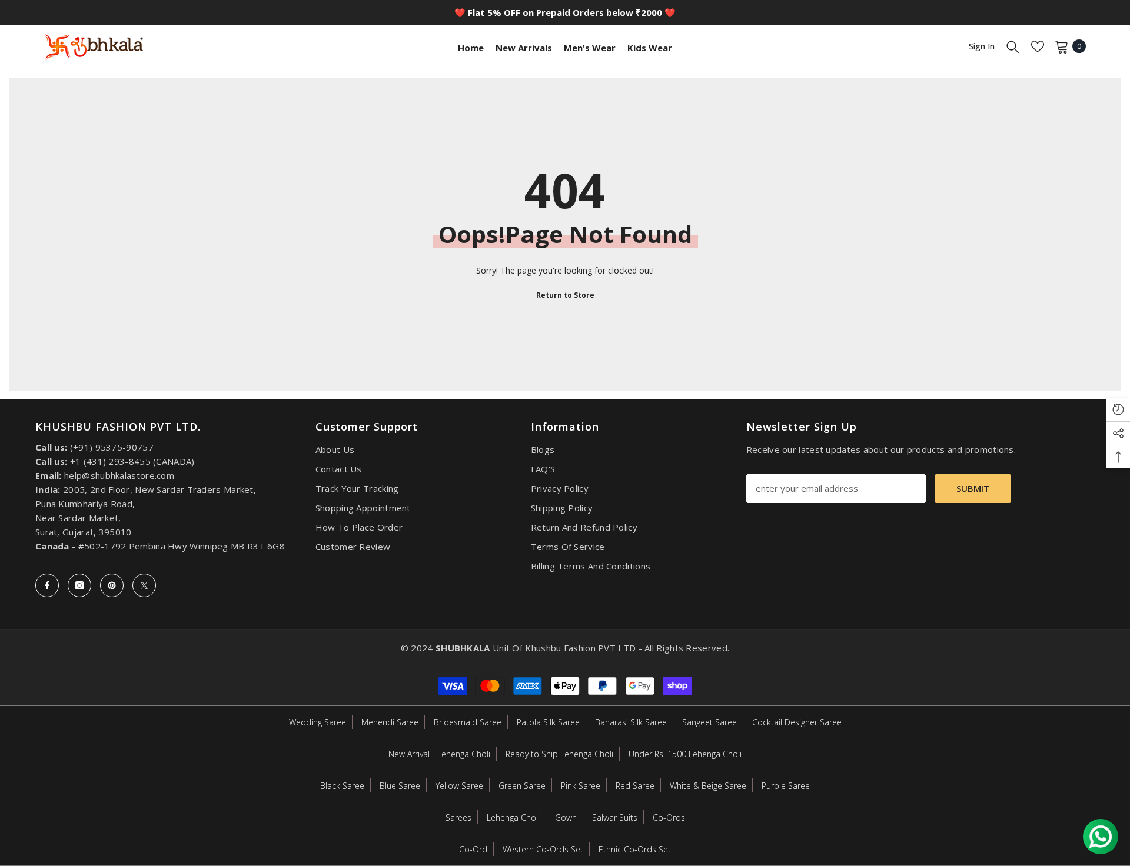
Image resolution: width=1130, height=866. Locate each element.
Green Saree (522, 785)
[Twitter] (144, 585)
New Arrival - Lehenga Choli (439, 754)
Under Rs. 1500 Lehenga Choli (685, 754)
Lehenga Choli (513, 817)
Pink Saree (580, 785)
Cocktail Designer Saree (797, 722)
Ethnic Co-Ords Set (635, 849)
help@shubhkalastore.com (119, 475)
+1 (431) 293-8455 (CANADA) (132, 461)
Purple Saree (786, 785)
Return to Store (565, 295)
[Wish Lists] (1037, 46)
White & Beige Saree (708, 785)
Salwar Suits (614, 817)
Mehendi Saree (389, 722)
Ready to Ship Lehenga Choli (559, 754)
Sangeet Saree (709, 722)
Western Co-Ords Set (543, 849)
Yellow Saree (459, 785)
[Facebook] (47, 585)
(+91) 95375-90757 (112, 447)
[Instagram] (79, 585)
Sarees (458, 817)
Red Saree (635, 785)
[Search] (1013, 46)
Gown (566, 817)
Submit (972, 488)
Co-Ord (473, 849)
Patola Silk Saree (548, 722)
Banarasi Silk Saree (631, 722)
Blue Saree (400, 785)
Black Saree (342, 785)
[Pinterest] (112, 585)
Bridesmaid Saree (467, 722)
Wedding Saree (317, 722)
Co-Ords (669, 817)
